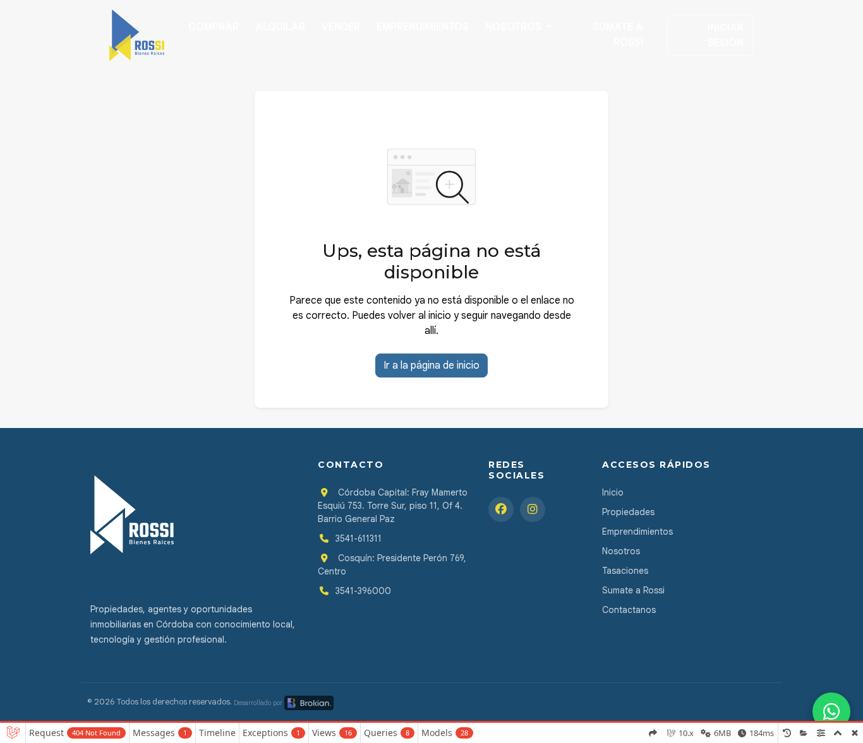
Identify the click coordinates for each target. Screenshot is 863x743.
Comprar (213, 27)
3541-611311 (358, 538)
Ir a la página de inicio (431, 365)
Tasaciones (625, 570)
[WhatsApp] (831, 711)
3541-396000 (363, 591)
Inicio (613, 492)
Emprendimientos (423, 27)
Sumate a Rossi (618, 35)
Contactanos (629, 609)
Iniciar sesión (726, 35)
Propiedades (628, 512)
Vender (341, 27)
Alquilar (280, 27)
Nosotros (514, 27)
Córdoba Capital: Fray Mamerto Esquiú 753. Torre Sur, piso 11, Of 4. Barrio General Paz (393, 506)
